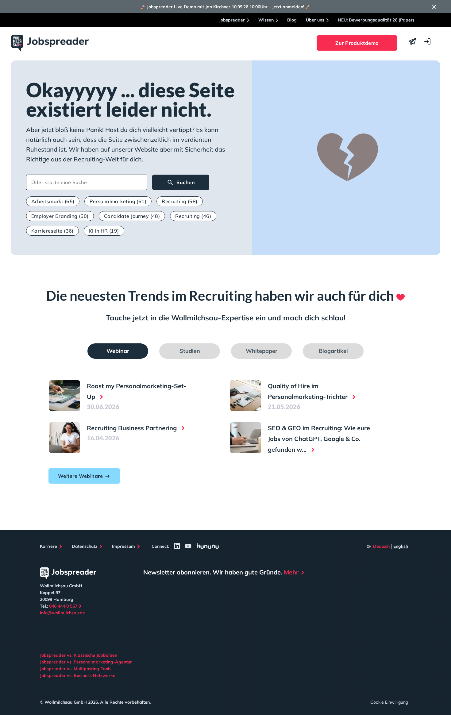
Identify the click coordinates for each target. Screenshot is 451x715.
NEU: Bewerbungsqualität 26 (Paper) (376, 20)
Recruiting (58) (180, 201)
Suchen (185, 182)
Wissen (266, 20)
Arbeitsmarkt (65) (52, 201)
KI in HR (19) (104, 231)
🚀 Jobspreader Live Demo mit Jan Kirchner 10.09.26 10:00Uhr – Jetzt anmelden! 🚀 (225, 7)
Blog (292, 20)
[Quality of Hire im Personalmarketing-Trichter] (245, 395)
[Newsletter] (412, 41)
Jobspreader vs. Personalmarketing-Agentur (86, 662)
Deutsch (381, 546)
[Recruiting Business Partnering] (64, 437)
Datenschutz (84, 546)
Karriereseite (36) (52, 231)
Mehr (291, 572)
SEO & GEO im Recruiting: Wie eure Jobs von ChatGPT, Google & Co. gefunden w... (319, 438)
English (400, 546)
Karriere (48, 546)
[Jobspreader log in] (427, 41)
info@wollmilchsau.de (62, 613)
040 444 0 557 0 (65, 606)
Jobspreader (232, 20)
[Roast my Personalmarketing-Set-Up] (64, 395)
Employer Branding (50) (60, 216)
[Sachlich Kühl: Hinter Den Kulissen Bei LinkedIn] (177, 546)
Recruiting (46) (193, 216)
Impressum (123, 546)
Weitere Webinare (80, 476)
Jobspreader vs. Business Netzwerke (77, 675)
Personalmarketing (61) (118, 201)
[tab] (117, 351)
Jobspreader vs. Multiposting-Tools (75, 668)
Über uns (315, 20)
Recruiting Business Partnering (132, 428)
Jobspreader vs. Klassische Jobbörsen (78, 655)
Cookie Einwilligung (389, 702)
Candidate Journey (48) (132, 216)
